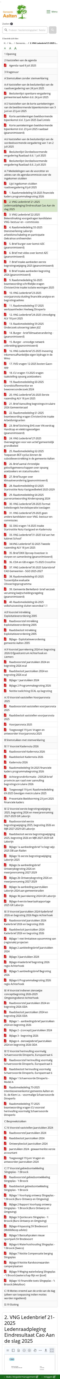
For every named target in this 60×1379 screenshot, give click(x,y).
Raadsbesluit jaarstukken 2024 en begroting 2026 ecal (26, 673)
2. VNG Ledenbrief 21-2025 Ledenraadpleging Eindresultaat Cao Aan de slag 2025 (29, 205)
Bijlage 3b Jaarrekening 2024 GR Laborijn (32, 896)
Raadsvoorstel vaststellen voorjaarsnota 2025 (30, 708)
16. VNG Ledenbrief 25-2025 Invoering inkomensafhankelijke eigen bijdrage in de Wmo (28, 354)
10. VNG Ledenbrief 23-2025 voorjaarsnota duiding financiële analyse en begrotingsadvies (29, 296)
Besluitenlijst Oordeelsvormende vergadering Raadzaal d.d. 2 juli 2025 (25, 162)
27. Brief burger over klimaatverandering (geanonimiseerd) (26, 478)
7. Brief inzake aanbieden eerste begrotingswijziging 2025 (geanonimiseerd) (29, 263)
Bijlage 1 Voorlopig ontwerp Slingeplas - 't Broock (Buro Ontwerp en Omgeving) (29, 1197)
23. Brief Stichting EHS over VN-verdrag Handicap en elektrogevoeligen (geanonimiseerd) (29, 429)
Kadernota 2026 (18, 762)
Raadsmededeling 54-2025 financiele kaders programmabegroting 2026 (27, 769)
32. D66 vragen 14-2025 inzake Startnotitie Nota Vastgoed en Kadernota (28, 527)
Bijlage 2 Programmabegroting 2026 (30, 685)
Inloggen (48, 1376)
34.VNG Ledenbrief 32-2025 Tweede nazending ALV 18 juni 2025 (27, 545)
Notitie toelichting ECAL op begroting (30, 691)
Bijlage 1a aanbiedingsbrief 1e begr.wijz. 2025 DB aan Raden (29, 848)
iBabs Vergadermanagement (20, 1376)
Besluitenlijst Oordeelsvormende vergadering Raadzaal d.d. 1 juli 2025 (25, 153)
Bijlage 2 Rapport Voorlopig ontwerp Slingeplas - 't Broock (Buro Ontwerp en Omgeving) (27, 1208)
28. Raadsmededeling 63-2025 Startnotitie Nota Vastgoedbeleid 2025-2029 (29, 487)
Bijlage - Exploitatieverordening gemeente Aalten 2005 (24, 641)
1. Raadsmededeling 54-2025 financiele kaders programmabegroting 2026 (29, 194)
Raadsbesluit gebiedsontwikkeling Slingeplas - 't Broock (26, 1188)
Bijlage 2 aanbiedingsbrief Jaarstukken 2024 (28, 949)
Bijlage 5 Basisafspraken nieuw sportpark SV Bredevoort (24, 1237)
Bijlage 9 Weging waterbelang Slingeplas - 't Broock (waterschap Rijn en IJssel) (29, 1273)
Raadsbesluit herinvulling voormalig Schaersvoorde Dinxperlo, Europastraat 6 (28, 1071)
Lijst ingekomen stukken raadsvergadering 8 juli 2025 (20, 185)
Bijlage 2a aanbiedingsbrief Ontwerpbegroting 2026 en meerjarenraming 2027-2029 (22, 868)
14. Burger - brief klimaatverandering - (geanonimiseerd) (28, 334)
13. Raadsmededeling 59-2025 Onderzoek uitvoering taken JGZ (24, 325)
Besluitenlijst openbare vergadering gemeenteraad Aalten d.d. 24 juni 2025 (27, 95)
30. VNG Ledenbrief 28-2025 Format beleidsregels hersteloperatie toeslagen (27, 505)
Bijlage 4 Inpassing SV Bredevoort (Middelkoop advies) (26, 1228)
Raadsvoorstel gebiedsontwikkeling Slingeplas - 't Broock (27, 1179)
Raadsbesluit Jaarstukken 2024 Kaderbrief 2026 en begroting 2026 (24, 931)
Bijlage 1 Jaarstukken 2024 (24, 680)
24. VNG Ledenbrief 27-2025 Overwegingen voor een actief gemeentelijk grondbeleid (29, 442)
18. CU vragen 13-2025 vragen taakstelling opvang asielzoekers (24, 374)
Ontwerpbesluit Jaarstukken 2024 (28, 1143)
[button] (52, 30)
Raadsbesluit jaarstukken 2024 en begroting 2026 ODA (26, 1014)
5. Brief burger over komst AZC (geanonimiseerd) (24, 245)
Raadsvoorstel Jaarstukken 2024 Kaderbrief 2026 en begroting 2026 (25, 922)
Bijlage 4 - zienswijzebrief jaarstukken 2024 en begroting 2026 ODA (28, 1042)
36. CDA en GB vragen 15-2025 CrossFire (32, 562)
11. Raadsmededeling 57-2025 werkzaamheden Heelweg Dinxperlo (25, 307)
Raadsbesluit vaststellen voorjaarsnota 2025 (29, 717)
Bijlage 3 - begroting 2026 (23, 1035)
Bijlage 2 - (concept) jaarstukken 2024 (30, 1030)
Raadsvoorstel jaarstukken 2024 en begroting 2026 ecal (27, 663)
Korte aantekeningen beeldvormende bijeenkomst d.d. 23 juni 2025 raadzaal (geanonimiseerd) (28, 129)
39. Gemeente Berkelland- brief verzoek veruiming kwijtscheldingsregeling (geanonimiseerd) (29, 593)
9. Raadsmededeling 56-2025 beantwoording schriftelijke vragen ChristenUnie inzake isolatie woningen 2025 (29, 283)
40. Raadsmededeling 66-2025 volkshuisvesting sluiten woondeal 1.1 (26, 603)
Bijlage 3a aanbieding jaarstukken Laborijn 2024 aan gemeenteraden (26, 888)
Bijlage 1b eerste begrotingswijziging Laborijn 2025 (27, 857)
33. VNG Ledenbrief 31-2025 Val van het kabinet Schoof (29, 536)
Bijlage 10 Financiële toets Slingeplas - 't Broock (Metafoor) (29, 1282)
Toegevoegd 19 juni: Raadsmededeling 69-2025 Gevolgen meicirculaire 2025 (29, 791)
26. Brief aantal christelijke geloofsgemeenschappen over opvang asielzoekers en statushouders (26, 467)
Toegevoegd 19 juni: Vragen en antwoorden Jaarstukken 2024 (24, 1159)
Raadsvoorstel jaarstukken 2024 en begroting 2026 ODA (27, 1004)
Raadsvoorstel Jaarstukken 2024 (27, 1133)
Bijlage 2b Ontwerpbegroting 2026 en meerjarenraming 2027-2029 (28, 879)
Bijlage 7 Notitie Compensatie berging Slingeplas (28, 1255)
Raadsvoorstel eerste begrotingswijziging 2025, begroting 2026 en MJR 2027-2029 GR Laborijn (29, 825)
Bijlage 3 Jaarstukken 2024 (24, 956)
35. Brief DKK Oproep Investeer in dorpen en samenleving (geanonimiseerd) (28, 554)
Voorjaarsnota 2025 (20, 724)
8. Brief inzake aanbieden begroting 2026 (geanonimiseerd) (27, 272)
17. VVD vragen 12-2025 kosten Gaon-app (28, 365)
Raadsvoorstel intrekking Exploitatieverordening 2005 (21, 623)
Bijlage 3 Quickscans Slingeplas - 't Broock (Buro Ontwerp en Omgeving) (26, 1219)
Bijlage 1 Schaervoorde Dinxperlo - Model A (26, 1080)
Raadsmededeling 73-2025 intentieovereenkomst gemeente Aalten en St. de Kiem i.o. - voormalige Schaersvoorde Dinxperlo (29, 1093)
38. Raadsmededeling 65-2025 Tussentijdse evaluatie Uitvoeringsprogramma (24, 580)
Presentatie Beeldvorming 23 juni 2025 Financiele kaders (29, 800)
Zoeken (6, 23)
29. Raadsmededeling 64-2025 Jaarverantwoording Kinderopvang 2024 (27, 496)
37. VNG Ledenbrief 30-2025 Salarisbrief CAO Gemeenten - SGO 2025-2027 (29, 569)
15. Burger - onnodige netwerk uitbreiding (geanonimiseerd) (24, 343)
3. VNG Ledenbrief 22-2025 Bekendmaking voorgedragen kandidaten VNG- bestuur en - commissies (28, 218)
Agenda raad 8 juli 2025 (22, 65)
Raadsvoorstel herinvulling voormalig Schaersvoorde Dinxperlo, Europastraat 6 (28, 1062)
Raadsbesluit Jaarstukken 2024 (26, 1138)
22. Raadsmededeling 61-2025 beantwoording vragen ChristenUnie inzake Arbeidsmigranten (29, 416)
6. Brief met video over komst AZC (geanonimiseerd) (26, 254)
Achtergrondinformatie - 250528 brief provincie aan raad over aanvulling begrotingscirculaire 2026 (28, 780)
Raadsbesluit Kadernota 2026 (26, 757)
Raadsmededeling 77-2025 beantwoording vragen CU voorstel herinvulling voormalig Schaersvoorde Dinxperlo (26, 1109)
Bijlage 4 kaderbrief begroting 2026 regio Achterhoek (27, 964)
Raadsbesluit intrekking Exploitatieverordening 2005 (20, 632)
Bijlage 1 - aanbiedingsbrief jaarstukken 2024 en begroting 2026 (29, 1023)
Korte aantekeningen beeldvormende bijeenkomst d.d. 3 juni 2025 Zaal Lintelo (28, 118)
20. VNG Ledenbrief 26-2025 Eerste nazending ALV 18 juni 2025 (26, 396)
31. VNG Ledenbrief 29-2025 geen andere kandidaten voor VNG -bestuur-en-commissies (28, 516)
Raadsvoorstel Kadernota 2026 (27, 751)
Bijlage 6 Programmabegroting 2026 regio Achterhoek (27, 982)
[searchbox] (25, 30)
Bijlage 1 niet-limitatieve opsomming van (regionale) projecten (30, 940)
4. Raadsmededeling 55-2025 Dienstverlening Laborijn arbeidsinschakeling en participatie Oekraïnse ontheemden (24, 233)
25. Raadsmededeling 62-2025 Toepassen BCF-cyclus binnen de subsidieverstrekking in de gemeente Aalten (29, 454)
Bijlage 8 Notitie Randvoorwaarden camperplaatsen (26, 1264)
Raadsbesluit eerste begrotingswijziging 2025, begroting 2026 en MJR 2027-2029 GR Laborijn (29, 837)
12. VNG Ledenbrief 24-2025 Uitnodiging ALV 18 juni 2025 (29, 316)
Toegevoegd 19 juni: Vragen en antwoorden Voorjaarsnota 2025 (24, 731)
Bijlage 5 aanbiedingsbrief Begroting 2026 (27, 973)
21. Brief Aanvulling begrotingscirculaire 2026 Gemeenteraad (29, 405)
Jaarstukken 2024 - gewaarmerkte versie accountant (29, 1150)
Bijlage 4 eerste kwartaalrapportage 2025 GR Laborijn (27, 903)
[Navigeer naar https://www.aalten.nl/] (16, 12)
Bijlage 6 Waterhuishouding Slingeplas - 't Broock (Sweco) (29, 1246)
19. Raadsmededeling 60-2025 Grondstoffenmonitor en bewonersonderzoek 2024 (24, 385)
